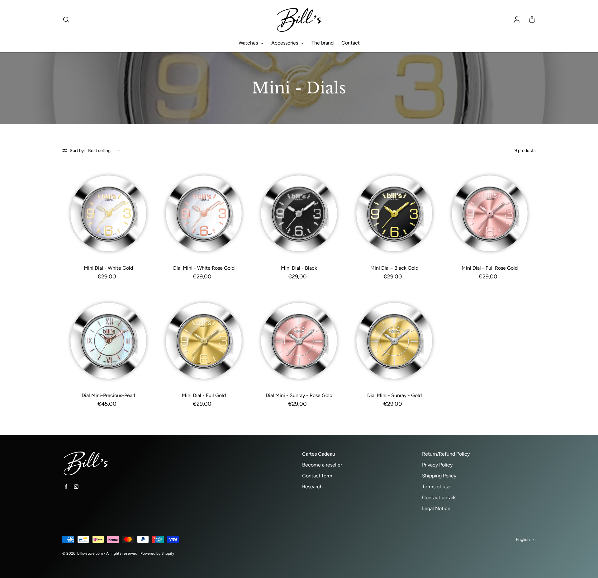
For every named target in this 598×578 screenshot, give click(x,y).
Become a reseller (322, 465)
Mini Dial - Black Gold (394, 268)
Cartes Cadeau (318, 454)
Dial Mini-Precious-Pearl (108, 395)
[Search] (66, 20)
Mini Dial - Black (299, 268)
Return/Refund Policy (446, 454)
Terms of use (436, 487)
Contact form (317, 476)
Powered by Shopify (157, 553)
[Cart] (532, 20)
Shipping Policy (439, 476)
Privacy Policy (437, 465)
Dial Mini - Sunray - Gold (394, 395)
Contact (350, 43)
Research (312, 487)
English (523, 539)
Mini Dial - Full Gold (204, 395)
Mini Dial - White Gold (108, 268)
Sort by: (77, 150)
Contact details (439, 497)
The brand (322, 43)
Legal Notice (436, 508)
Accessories (285, 43)
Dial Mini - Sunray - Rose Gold (299, 395)
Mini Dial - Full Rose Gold (490, 268)
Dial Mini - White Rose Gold (204, 268)
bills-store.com (90, 553)
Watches (249, 43)
